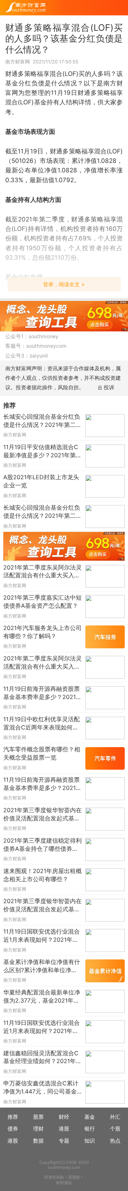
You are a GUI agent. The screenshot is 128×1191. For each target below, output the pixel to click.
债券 (13, 1129)
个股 (115, 1129)
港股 (64, 1129)
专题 (64, 1141)
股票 (38, 1117)
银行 (89, 1129)
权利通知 (64, 1182)
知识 (89, 1141)
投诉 (109, 387)
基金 (89, 1117)
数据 (38, 1141)
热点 (115, 1141)
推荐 (13, 1117)
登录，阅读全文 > (64, 284)
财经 (64, 1117)
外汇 (115, 1117)
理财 (38, 1129)
